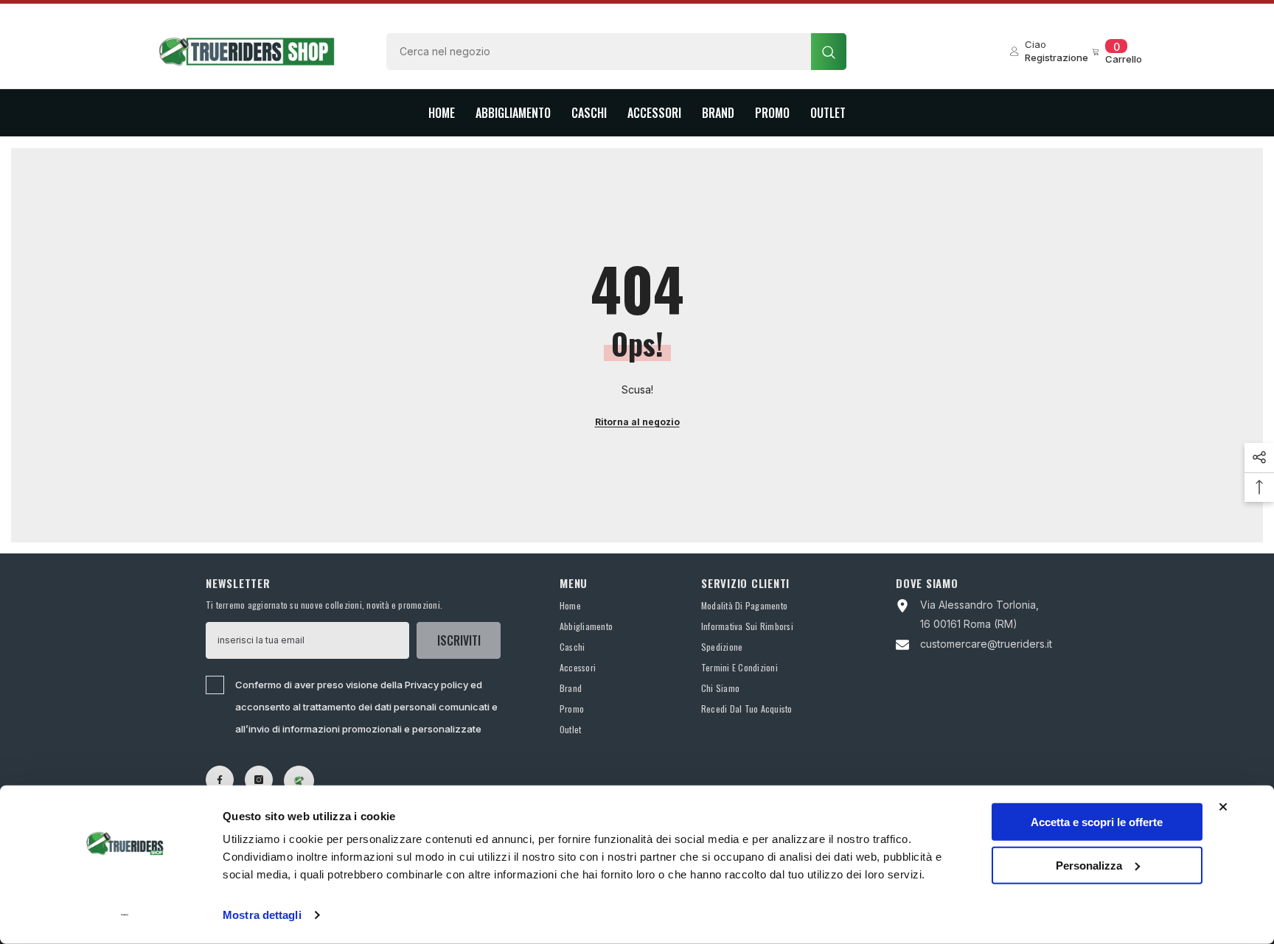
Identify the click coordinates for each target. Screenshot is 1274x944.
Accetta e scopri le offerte (1097, 822)
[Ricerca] (616, 51)
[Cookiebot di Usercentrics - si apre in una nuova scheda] (124, 915)
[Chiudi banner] (1223, 807)
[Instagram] (259, 780)
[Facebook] (220, 780)
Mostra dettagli (262, 915)
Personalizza (1089, 865)
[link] (299, 781)
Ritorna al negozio (637, 421)
